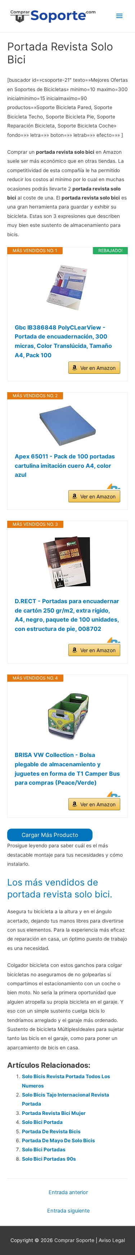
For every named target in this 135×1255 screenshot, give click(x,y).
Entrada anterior (68, 1192)
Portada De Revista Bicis (51, 1131)
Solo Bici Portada (42, 1122)
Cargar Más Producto (50, 835)
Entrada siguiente (68, 1210)
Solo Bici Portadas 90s (49, 1159)
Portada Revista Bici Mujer (54, 1113)
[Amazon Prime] (110, 486)
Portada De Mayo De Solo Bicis (58, 1140)
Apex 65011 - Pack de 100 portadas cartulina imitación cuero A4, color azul (65, 465)
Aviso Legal (112, 1240)
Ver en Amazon (98, 368)
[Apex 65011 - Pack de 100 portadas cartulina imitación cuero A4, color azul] (67, 426)
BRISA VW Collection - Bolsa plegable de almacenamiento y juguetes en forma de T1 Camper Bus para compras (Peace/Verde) (67, 768)
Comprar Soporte (74, 1240)
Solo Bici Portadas (44, 1149)
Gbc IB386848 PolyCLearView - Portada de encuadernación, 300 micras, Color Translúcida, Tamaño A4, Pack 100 (63, 341)
